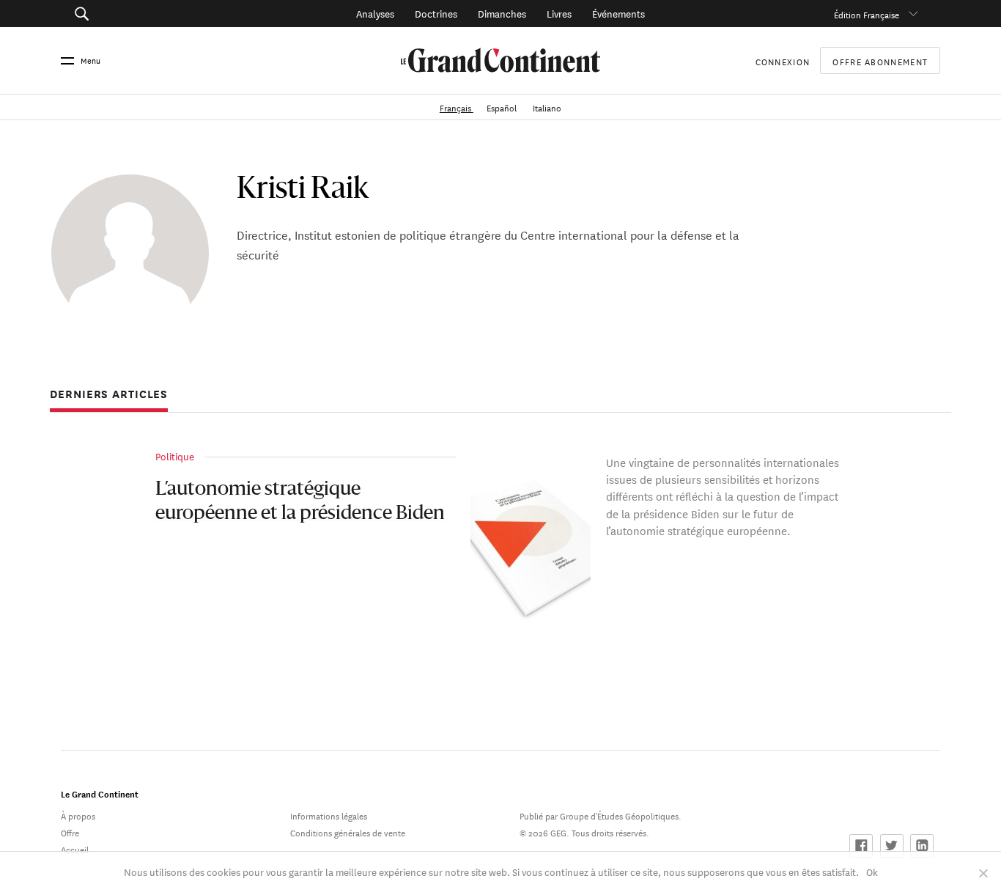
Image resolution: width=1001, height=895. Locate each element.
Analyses (375, 13)
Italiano (547, 106)
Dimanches (502, 13)
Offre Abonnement (880, 60)
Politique (174, 455)
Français (456, 106)
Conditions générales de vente (347, 831)
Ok (872, 871)
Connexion (783, 60)
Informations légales (328, 814)
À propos (78, 814)
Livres (559, 13)
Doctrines (436, 13)
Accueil (75, 848)
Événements (618, 13)
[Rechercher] (148, 14)
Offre (70, 831)
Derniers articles (109, 394)
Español (503, 106)
